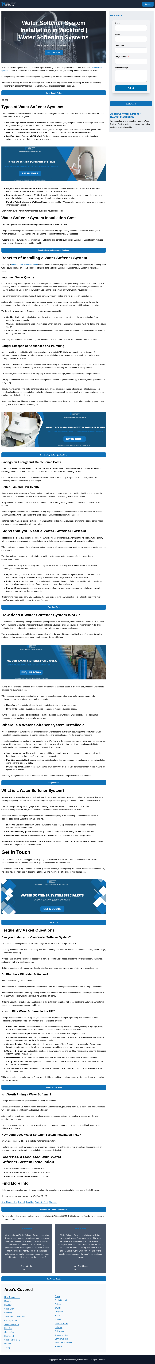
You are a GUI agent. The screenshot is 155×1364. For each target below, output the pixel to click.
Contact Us (53, 922)
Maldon (7, 1344)
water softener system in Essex (24, 265)
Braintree (58, 1308)
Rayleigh (21, 1202)
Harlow (58, 1319)
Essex (57, 1316)
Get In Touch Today (54, 93)
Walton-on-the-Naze (63, 1343)
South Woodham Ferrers (14, 1317)
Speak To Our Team (54, 1087)
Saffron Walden (61, 1339)
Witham (58, 1304)
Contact (148, 4)
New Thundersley (9, 1202)
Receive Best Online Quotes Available (53, 250)
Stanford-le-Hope (11, 1324)
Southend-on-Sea (12, 1340)
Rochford (8, 1328)
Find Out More (54, 607)
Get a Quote (52, 52)
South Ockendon (62, 1300)
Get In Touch (131, 104)
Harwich (58, 1347)
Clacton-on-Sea (61, 1335)
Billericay (53, 1202)
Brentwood (9, 1336)
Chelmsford (9, 1332)
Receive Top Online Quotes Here (53, 455)
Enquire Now (53, 783)
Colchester (59, 1331)
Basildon (30, 1202)
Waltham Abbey (61, 1323)
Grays (57, 1296)
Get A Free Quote (54, 1279)
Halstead (58, 1327)
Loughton (59, 1312)
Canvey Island (10, 1320)
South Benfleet (41, 1202)
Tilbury (7, 1348)
